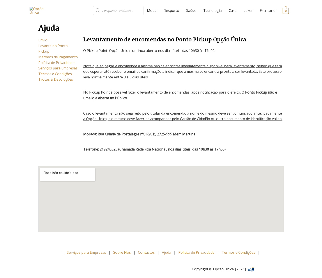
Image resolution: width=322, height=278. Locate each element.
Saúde (191, 10)
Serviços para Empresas (58, 68)
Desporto (171, 10)
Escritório (268, 10)
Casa (233, 10)
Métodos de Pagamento (58, 57)
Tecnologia (212, 10)
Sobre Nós (122, 252)
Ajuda (166, 252)
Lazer (248, 10)
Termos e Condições (55, 73)
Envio (42, 40)
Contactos (146, 252)
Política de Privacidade (56, 62)
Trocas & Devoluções (55, 79)
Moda (151, 10)
